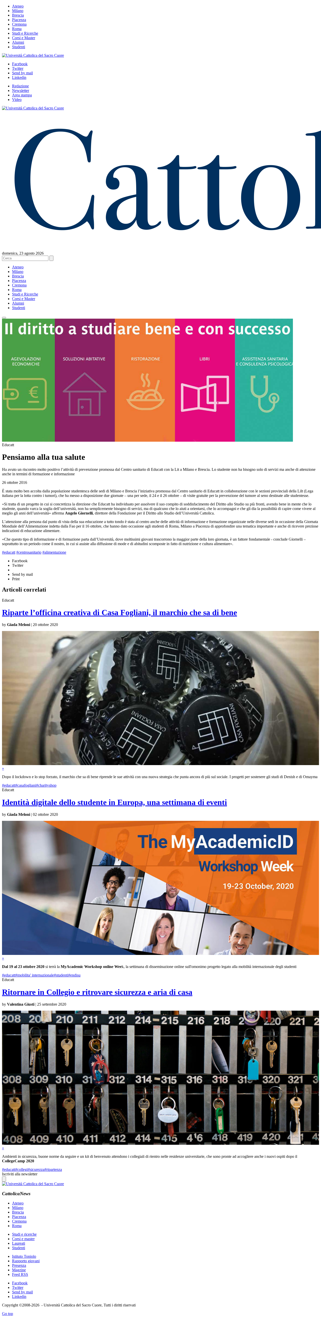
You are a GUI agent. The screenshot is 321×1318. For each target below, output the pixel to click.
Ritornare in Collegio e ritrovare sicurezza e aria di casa (97, 992)
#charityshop (46, 785)
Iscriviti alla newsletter (19, 1174)
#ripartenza (53, 1169)
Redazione (20, 86)
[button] (4, 317)
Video (17, 99)
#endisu (74, 975)
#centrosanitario (28, 552)
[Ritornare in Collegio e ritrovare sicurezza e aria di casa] (160, 1143)
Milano (17, 11)
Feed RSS (20, 1274)
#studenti (61, 975)
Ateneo (18, 6)
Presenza (19, 1265)
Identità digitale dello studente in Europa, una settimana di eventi (114, 802)
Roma (17, 29)
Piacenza (19, 20)
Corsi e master (23, 1239)
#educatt (8, 552)
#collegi (21, 1169)
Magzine (19, 1270)
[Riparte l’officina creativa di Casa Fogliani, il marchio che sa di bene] (160, 764)
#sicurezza (36, 1169)
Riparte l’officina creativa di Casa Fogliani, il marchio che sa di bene (119, 612)
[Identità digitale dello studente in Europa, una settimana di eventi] (160, 953)
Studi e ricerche (24, 1234)
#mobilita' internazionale (34, 975)
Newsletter (20, 90)
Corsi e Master (23, 38)
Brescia (18, 15)
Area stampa (22, 95)
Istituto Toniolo (24, 1256)
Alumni (18, 42)
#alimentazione (54, 552)
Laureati (18, 1243)
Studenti (18, 47)
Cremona (19, 24)
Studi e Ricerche (25, 33)
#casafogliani (25, 785)
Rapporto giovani (26, 1261)
